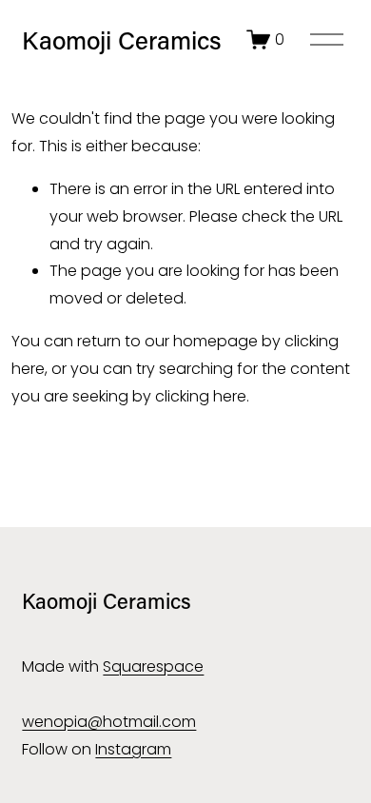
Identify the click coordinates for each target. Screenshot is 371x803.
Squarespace (153, 666)
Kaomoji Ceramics (122, 40)
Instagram (133, 749)
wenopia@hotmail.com (109, 722)
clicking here (200, 396)
